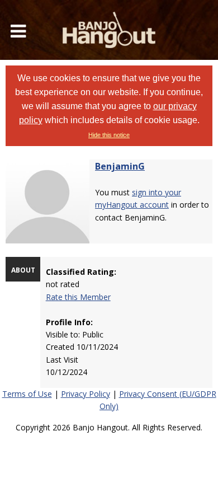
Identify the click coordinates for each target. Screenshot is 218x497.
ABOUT (23, 270)
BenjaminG (120, 166)
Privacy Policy (85, 393)
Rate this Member (78, 297)
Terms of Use (27, 393)
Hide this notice (109, 135)
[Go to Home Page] (109, 30)
